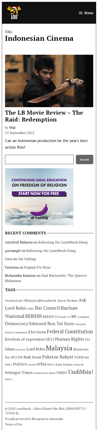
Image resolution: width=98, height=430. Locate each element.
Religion (68, 364)
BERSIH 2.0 (51, 316)
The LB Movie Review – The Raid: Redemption (44, 116)
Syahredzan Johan (45, 373)
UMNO (62, 372)
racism (32, 364)
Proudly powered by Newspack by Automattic (34, 419)
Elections (37, 331)
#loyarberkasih (13, 300)
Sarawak (79, 364)
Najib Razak (32, 357)
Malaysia (59, 348)
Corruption (83, 317)
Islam (10, 349)
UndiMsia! (80, 372)
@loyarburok (47, 300)
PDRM (78, 357)
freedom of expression (24, 339)
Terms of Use (13, 424)
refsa (41, 364)
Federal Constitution (70, 331)
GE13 (49, 339)
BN (73, 316)
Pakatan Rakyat (57, 357)
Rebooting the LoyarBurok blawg (63, 242)
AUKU (30, 308)
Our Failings (27, 259)
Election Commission (16, 332)
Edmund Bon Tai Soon (51, 323)
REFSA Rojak (54, 364)
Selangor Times (19, 372)
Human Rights (69, 339)
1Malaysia (30, 300)
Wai (12, 127)
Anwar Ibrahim (67, 300)
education (80, 324)
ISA (87, 339)
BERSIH (33, 316)
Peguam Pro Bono (37, 267)
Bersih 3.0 (64, 317)
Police (8, 364)
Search (84, 159)
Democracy (16, 323)
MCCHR (17, 357)
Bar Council (47, 308)
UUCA (8, 379)
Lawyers (20, 349)
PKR (86, 357)
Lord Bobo (35, 349)
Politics (20, 364)
